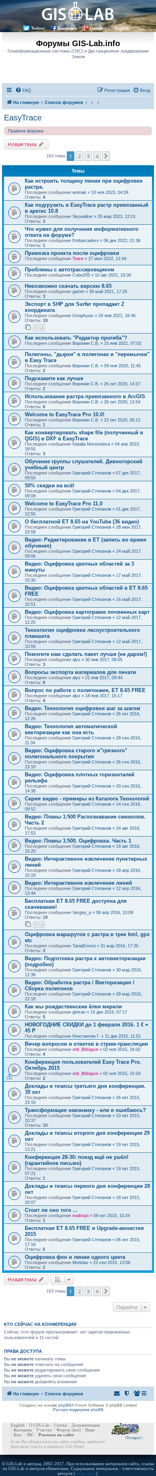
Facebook (67, 28)
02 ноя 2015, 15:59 (121, 1073)
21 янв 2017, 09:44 (103, 677)
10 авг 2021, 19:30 (113, 275)
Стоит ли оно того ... (51, 1210)
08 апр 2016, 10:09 (114, 912)
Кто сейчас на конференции (40, 1324)
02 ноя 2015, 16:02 (121, 1049)
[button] (106, 156)
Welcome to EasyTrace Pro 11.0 (63, 504)
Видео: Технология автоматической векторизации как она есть (71, 729)
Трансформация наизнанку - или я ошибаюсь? (85, 1110)
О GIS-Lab (39, 1425)
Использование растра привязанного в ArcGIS (85, 396)
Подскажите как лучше (54, 378)
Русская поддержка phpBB (78, 1409)
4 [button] (97, 156)
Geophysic (83, 315)
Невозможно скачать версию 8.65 (68, 286)
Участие (44, 1429)
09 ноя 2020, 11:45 (122, 365)
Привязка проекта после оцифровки (72, 253)
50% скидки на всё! (49, 485)
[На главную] (78, 11)
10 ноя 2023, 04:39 (109, 192)
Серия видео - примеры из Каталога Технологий (87, 799)
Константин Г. (86, 1036)
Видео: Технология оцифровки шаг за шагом (82, 708)
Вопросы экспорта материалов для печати (80, 672)
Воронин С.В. (85, 343)
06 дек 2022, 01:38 (122, 240)
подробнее (85, 1473)
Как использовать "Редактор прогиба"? (76, 338)
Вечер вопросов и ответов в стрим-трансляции (86, 1044)
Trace (78, 258)
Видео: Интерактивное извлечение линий (78, 883)
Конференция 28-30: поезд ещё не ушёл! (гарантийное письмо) (76, 1160)
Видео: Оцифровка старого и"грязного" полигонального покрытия (76, 753)
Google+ (98, 28)
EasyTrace (23, 117)
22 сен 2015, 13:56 (111, 1262)
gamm (78, 291)
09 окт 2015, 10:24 (112, 1215)
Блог (18, 1434)
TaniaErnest (84, 945)
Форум (63, 1429)
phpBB (64, 1405)
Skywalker (82, 216)
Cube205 (81, 275)
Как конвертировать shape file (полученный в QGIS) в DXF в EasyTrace (84, 436)
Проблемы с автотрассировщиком (69, 270)
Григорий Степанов (91, 472)
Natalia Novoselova (91, 444)
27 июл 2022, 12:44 (107, 258)
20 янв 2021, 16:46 (117, 315)
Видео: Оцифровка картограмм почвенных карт (87, 612)
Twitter (38, 28)
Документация (86, 1425)
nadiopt (80, 1215)
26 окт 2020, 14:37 (122, 383)
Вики (90, 1429)
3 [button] (88, 156)
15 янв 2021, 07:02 (122, 343)
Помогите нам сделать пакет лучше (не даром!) (86, 654)
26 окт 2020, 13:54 (122, 401)
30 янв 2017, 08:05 (103, 659)
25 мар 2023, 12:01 (117, 216)
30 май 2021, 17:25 (108, 291)
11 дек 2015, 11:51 (123, 1036)
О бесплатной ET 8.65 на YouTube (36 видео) (82, 522)
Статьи (60, 1425)
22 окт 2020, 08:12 (122, 419)
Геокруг (134, 1437)
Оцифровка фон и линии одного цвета (75, 1257)
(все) (76, 1429)
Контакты (23, 1429)
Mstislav (80, 1262)
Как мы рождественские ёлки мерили (73, 1007)
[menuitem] (23, 90)
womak (79, 192)
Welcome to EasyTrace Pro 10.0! (64, 414)
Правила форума (25, 130)
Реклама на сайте (56, 1434)
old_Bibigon (85, 1049)
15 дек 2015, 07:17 (108, 1012)
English (122, 28)
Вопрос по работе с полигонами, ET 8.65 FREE (85, 690)
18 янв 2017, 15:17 (103, 695)
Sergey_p (81, 912)
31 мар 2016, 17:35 (119, 945)
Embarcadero (85, 240)
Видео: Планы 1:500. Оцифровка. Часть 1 (78, 841)
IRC (30, 1434)
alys (76, 659)
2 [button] (79, 156)
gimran (79, 1012)
